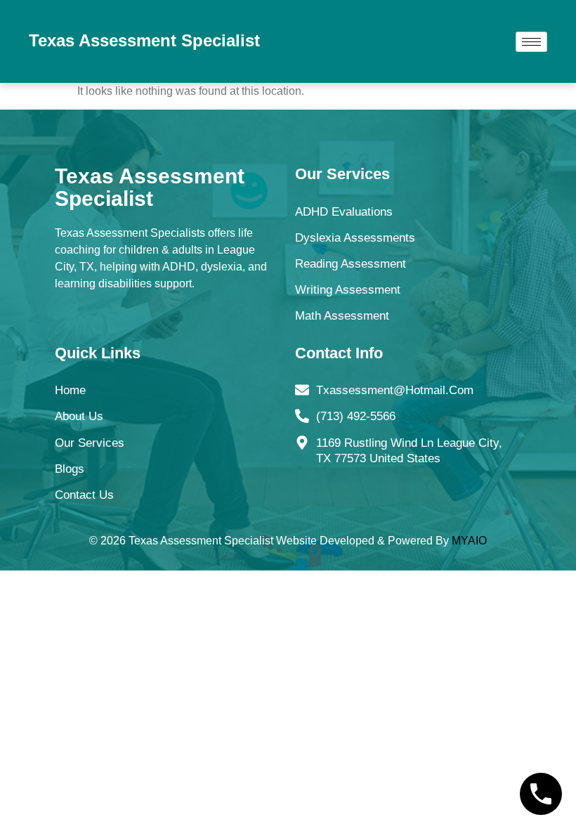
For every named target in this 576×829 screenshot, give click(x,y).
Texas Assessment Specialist (144, 40)
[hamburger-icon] (531, 42)
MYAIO (469, 541)
